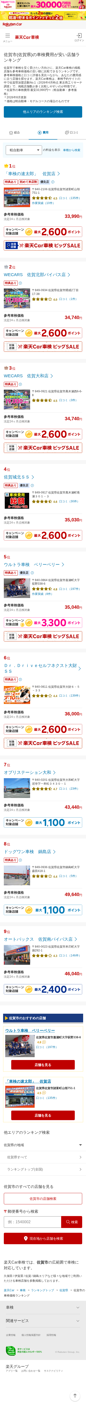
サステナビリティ (53, 1370)
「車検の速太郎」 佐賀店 (28, 1081)
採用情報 (51, 1335)
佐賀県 (63, 1290)
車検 (23, 1290)
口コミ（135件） (70, 198)
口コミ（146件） (70, 955)
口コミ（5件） (68, 876)
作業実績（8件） (43, 594)
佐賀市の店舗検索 (43, 1199)
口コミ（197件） (70, 589)
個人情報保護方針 (31, 1335)
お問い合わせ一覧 (30, 1370)
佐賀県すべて (17, 1157)
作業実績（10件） (43, 203)
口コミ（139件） (70, 695)
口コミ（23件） (69, 788)
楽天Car (9, 1290)
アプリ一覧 (12, 1370)
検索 (74, 1222)
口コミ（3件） (68, 400)
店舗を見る (43, 1065)
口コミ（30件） (69, 501)
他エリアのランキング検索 (43, 112)
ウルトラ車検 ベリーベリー (30, 1030)
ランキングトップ (42, 1290)
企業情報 (11, 1335)
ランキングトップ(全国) (25, 1169)
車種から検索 (71, 150)
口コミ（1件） (68, 299)
